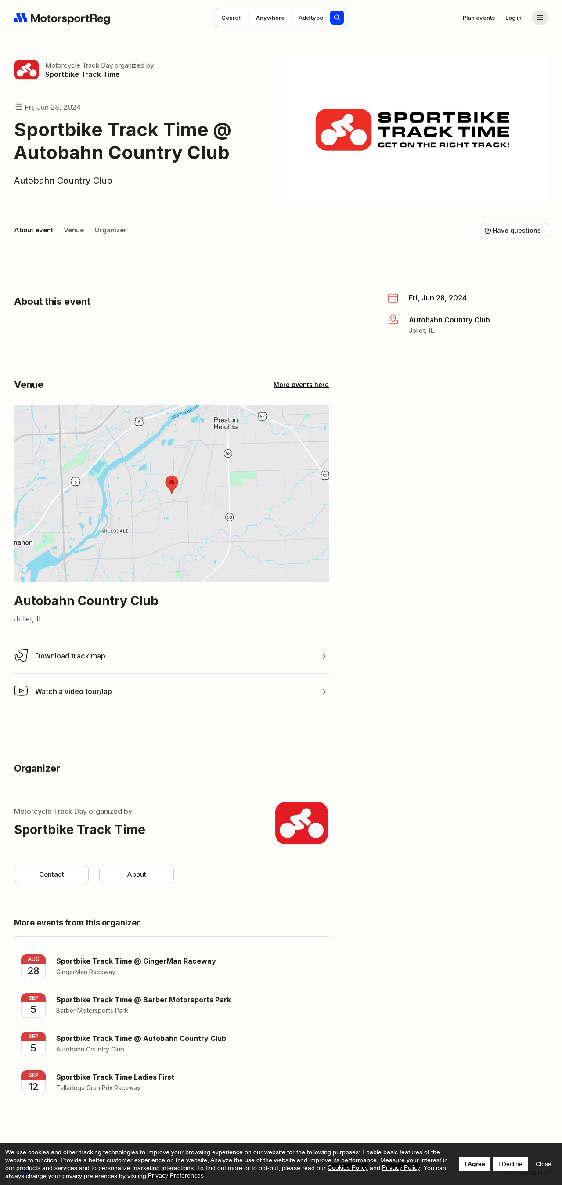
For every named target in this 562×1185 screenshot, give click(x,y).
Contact (51, 874)
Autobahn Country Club (63, 180)
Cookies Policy (348, 1167)
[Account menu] (540, 17)
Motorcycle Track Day (79, 65)
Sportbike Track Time (82, 74)
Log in (513, 17)
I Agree (475, 1163)
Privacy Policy (401, 1167)
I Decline (510, 1163)
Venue (74, 230)
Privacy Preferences (176, 1175)
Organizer (110, 230)
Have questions (517, 230)
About (136, 874)
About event (33, 230)
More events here (301, 384)
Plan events (479, 17)
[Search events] (337, 18)
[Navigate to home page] (62, 17)
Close (543, 1163)
